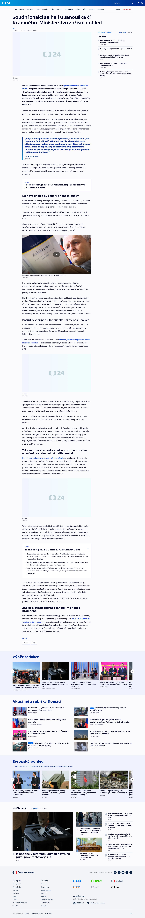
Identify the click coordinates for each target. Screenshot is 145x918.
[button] (56, 254)
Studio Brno (45, 887)
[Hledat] (133, 3)
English (27, 914)
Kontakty (44, 906)
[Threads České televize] (130, 872)
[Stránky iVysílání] (117, 881)
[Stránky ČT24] (77, 881)
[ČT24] (6, 3)
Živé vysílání (17, 884)
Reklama (44, 884)
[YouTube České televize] (123, 872)
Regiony (59, 9)
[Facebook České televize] (119, 872)
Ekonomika (69, 9)
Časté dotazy (45, 903)
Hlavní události (19, 9)
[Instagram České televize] (115, 872)
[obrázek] (52, 54)
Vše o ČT (15, 906)
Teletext (15, 890)
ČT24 (33, 643)
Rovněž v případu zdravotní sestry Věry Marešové (42, 458)
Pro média (44, 881)
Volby (38, 9)
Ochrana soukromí (37, 914)
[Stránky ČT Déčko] (76, 887)
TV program (17, 881)
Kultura (91, 9)
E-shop (15, 900)
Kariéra (43, 896)
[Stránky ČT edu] (115, 887)
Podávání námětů (47, 900)
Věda (84, 9)
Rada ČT (43, 893)
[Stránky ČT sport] (96, 881)
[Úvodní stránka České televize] (24, 872)
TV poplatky (17, 887)
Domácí (45, 9)
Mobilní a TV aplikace (20, 903)
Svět (52, 9)
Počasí (78, 9)
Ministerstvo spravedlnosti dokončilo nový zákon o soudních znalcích (43, 275)
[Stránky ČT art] (94, 887)
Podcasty (100, 9)
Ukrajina (30, 9)
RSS (131, 914)
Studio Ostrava (46, 890)
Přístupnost (48, 914)
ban (14, 28)
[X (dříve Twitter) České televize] (127, 872)
